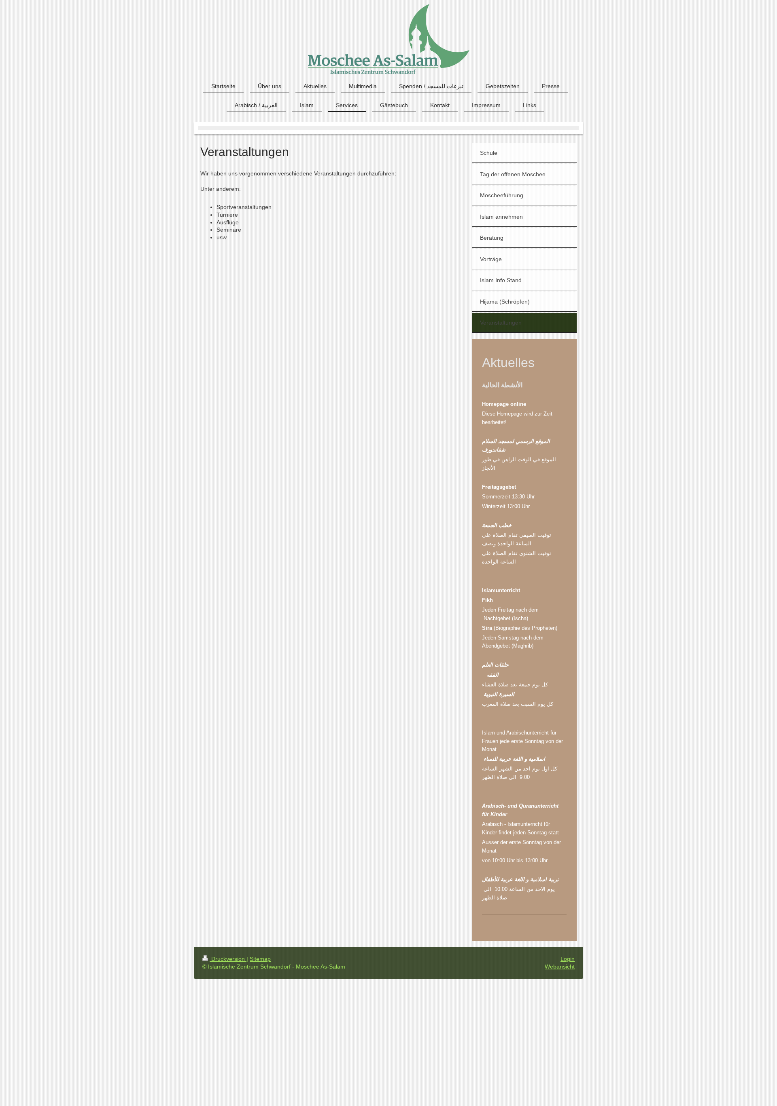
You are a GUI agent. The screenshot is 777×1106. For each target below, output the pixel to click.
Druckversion (228, 959)
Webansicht (560, 966)
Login (567, 959)
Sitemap (260, 959)
